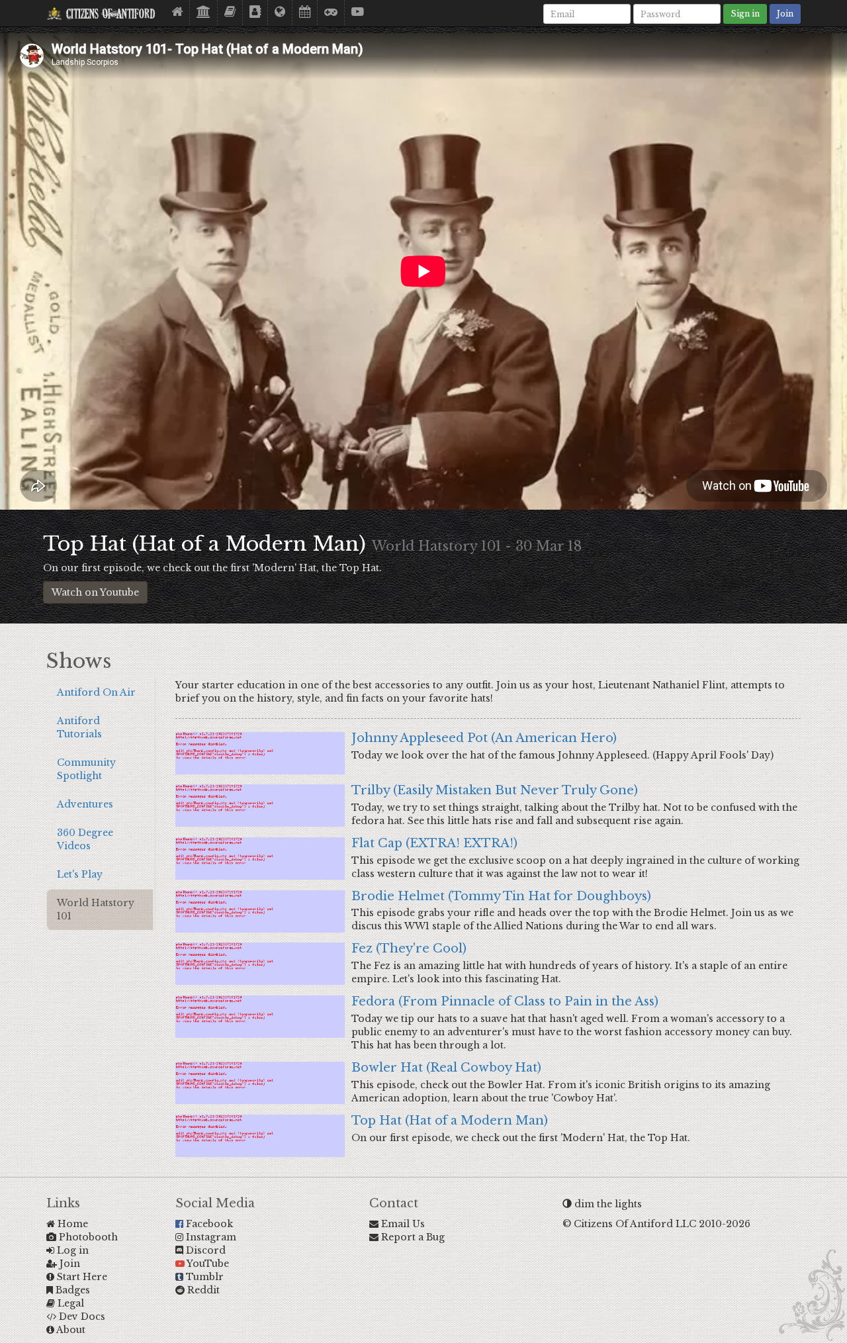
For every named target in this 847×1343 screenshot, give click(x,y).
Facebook (208, 1224)
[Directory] (255, 12)
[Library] (204, 12)
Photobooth (87, 1237)
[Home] (177, 12)
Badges (71, 1290)
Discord (204, 1250)
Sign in (745, 14)
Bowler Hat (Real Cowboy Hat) (446, 1067)
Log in (71, 1250)
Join (785, 14)
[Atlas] (280, 12)
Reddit (202, 1290)
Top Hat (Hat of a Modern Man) (449, 1120)
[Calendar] (305, 12)
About (69, 1330)
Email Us (402, 1224)
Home (71, 1224)
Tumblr (203, 1277)
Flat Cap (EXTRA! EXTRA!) (434, 843)
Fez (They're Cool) (409, 948)
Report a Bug (412, 1237)
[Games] (331, 12)
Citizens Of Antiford (108, 15)
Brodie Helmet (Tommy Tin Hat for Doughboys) (501, 896)
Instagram (209, 1237)
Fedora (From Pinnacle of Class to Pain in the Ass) (504, 1001)
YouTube (207, 1264)
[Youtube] (358, 12)
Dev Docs (80, 1316)
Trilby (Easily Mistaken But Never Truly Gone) (494, 790)
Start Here (80, 1277)
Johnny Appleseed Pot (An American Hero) (484, 738)
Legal (69, 1303)
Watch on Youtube (95, 592)
